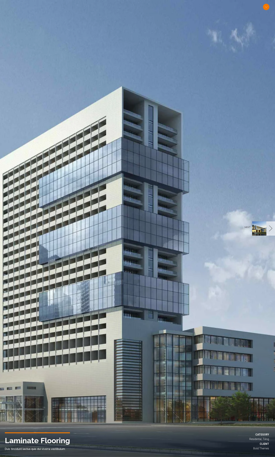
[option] (137, 228)
